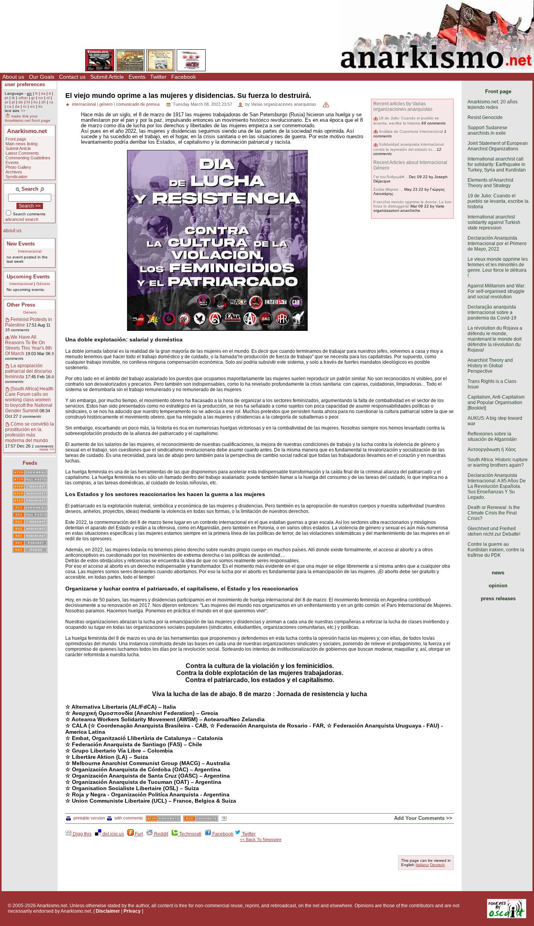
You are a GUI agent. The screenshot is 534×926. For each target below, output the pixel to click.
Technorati (189, 834)
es (43, 93)
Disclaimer (108, 911)
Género (43, 284)
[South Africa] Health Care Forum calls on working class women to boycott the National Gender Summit (29, 399)
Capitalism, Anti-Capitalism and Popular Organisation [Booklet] (496, 402)
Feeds (30, 463)
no (40, 98)
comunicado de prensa (137, 104)
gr (33, 98)
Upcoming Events (28, 277)
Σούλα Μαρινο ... (388, 189)
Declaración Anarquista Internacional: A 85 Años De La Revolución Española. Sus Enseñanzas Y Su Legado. (497, 486)
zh (43, 102)
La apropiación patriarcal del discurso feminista (28, 371)
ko (40, 106)
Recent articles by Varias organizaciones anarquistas (402, 106)
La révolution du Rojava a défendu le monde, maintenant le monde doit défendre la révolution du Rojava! (495, 339)
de (20, 102)
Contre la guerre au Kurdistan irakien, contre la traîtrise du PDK (496, 550)
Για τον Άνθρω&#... (390, 177)
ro (25, 106)
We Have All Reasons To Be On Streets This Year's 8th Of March (28, 345)
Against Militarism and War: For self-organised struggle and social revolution (496, 291)
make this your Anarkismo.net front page (27, 118)
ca (9, 106)
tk (13, 98)
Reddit (160, 834)
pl (13, 102)
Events (137, 77)
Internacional (29, 251)
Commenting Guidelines (27, 157)
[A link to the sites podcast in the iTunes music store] (30, 550)
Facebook (183, 77)
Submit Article (107, 77)
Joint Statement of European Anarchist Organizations (498, 146)
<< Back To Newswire (260, 839)
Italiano (422, 865)
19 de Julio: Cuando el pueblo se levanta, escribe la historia (406, 120)
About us (13, 77)
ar (6, 102)
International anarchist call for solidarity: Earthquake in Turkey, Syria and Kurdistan (497, 164)
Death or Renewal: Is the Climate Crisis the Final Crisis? (494, 513)
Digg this (81, 834)
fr (36, 93)
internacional (84, 104)
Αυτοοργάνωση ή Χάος (492, 449)
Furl (138, 834)
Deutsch (437, 865)
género (106, 104)
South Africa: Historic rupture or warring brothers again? (498, 462)
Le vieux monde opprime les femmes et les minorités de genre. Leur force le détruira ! (498, 267)
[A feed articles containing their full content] (30, 515)
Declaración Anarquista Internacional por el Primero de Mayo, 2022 (497, 243)
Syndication (16, 176)
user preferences (25, 84)
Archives (13, 172)
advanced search (21, 219)
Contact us (72, 77)
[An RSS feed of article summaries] (30, 508)
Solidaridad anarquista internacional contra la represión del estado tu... (408, 146)
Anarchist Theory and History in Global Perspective (490, 365)
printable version (89, 818)
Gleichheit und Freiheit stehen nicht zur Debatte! (494, 531)
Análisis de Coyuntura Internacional (411, 131)
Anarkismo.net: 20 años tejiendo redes (493, 104)
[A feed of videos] (30, 487)
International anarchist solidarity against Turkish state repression (494, 222)
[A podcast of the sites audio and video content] (30, 543)
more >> (46, 449)
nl (48, 98)
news (498, 573)
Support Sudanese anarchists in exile (487, 130)
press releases (498, 598)
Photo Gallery (18, 167)
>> (23, 110)
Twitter (158, 77)
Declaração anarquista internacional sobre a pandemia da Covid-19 (492, 312)
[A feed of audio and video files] (30, 501)
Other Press (21, 305)
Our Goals (41, 77)
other (23, 98)
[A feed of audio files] (30, 494)
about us (12, 230)
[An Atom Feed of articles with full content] (30, 480)
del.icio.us (112, 834)
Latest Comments (22, 153)
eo (32, 106)
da (17, 106)
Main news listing (21, 143)
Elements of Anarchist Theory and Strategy (490, 182)
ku (36, 102)
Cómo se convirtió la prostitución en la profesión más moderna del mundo (29, 432)
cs (51, 102)
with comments (129, 818)
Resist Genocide (485, 117)
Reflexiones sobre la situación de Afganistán (492, 436)
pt (6, 98)
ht (28, 102)
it (50, 93)
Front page (15, 139)
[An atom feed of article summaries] (30, 473)
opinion (498, 585)
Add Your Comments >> (423, 818)
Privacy (132, 911)
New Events (21, 244)
